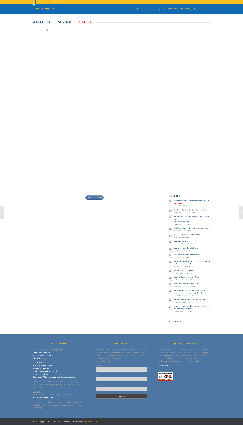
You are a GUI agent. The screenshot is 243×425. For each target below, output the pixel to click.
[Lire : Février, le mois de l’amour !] (171, 271)
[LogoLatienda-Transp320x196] (48, 9)
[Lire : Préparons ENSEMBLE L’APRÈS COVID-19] (171, 236)
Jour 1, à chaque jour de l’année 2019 (187, 277)
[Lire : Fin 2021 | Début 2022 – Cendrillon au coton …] (171, 211)
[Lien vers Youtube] (37, 2)
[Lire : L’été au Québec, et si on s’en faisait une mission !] (171, 229)
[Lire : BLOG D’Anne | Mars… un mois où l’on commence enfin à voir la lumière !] (171, 262)
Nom (97, 375)
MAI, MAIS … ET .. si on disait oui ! (186, 248)
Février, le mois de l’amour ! (184, 270)
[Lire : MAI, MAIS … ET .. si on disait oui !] (171, 249)
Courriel (99, 385)
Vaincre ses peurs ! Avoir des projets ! (187, 255)
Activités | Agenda (54, 2)
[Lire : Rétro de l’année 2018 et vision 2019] (171, 285)
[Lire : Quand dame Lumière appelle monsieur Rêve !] (171, 300)
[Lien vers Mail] (45, 2)
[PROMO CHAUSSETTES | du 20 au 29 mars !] (241, 212)
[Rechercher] (208, 9)
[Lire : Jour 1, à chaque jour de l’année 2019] (171, 278)
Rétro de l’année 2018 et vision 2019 (187, 284)
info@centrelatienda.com (43, 397)
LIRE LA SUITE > (164, 365)
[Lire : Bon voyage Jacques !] (171, 242)
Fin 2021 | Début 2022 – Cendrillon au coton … (190, 210)
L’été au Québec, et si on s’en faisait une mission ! (192, 228)
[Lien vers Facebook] (33, 2)
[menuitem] (54, 2)
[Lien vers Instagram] (41, 2)
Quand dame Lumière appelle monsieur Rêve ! (190, 299)
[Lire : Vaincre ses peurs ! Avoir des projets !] (171, 256)
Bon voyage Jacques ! (181, 241)
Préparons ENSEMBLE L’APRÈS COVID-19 (188, 235)
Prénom (99, 365)
